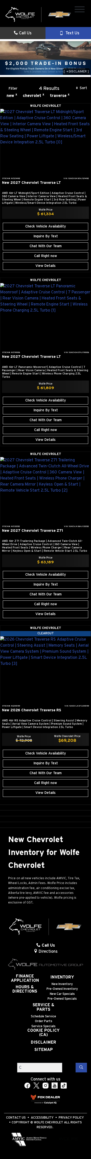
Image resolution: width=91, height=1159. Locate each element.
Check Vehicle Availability (45, 226)
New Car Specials (62, 994)
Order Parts (43, 1021)
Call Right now (45, 256)
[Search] (81, 1067)
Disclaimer (43, 1042)
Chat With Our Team (46, 246)
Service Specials (43, 1026)
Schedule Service (43, 1016)
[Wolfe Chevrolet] (38, 14)
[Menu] (79, 10)
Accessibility (42, 1117)
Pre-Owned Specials (62, 998)
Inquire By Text (45, 236)
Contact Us (16, 1117)
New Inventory (62, 984)
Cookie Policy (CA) (43, 1032)
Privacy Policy (71, 1117)
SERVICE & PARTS (43, 1007)
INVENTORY (62, 977)
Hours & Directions (24, 989)
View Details (45, 266)
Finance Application (25, 978)
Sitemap (43, 1050)
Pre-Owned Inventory (62, 989)
